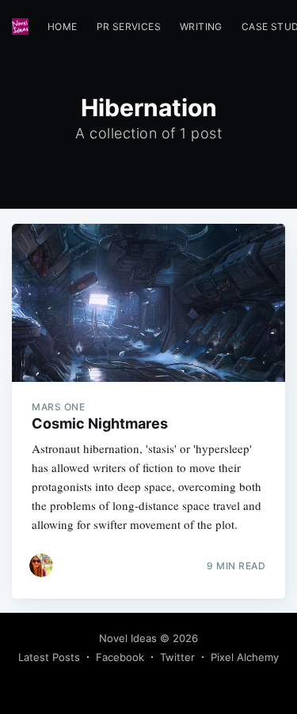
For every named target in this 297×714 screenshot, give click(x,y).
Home (63, 26)
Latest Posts (49, 657)
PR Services (129, 26)
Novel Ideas (128, 638)
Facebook (120, 657)
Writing (201, 26)
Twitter (177, 657)
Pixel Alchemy (245, 657)
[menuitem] (62, 26)
